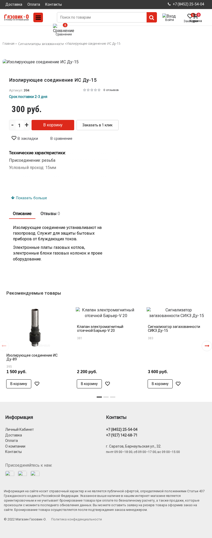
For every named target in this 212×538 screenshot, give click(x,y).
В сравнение (61, 138)
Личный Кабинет (19, 429)
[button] (207, 346)
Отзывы (50, 213)
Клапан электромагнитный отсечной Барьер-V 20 (100, 329)
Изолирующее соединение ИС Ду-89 (32, 357)
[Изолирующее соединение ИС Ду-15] (106, 62)
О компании (15, 446)
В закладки (28, 138)
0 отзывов (111, 90)
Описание (22, 213)
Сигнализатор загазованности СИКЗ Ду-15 (174, 329)
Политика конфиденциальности (76, 519)
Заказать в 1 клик (97, 125)
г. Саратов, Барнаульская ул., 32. (133, 446)
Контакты (13, 452)
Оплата (11, 441)
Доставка (13, 435)
